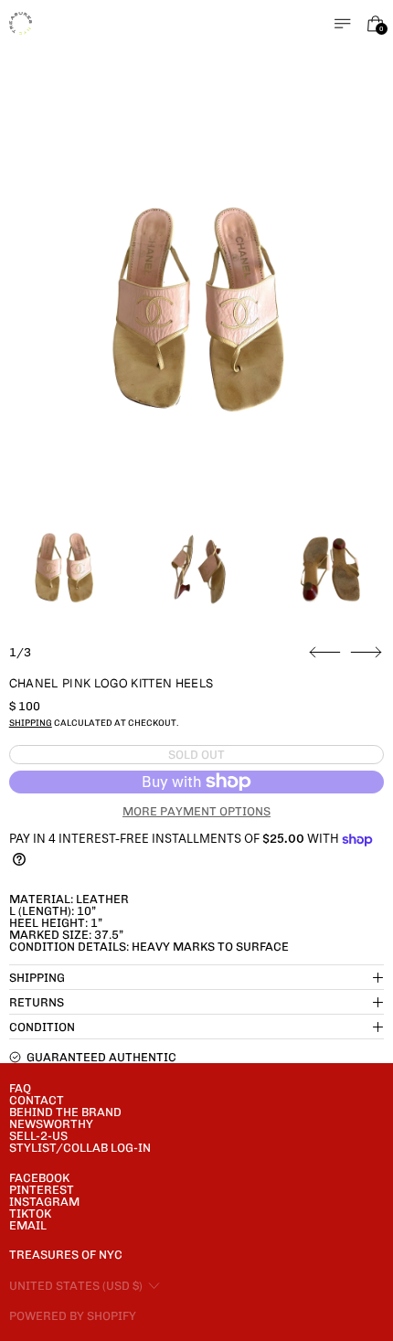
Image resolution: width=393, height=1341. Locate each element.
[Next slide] (366, 653)
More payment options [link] (196, 811)
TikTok (30, 1213)
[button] (197, 311)
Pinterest (41, 1190)
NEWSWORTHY (51, 1124)
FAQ (20, 1088)
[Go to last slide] (325, 653)
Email (28, 1225)
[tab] (63, 568)
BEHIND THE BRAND (65, 1112)
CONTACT (36, 1100)
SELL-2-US (38, 1136)
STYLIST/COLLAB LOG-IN (80, 1148)
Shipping (30, 723)
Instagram (44, 1202)
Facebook (39, 1178)
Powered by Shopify (72, 1316)
